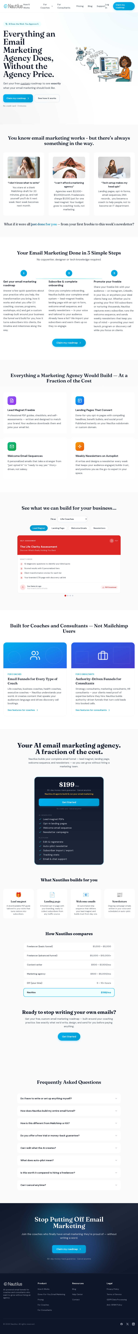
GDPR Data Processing (117, 1299)
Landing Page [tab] (58, 528)
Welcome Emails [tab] (79, 528)
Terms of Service (114, 1294)
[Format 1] (65, 596)
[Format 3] (70, 595)
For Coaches (45, 6)
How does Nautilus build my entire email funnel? (47, 1110)
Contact (76, 1299)
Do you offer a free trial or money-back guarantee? (50, 1135)
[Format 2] (67, 595)
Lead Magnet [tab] (39, 528)
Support (101, 6)
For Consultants (63, 6)
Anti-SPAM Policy (114, 1305)
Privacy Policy (113, 1289)
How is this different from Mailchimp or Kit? (45, 1123)
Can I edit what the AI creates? (38, 1148)
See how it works (47, 98)
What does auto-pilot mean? (37, 1160)
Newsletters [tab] (99, 528)
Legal (109, 1283)
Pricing (80, 6)
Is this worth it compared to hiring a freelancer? (47, 1172)
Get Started (69, 802)
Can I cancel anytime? (33, 1185)
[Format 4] (72, 595)
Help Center (77, 1294)
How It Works (26, 6)
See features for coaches (21, 710)
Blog (90, 6)
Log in (107, 6)
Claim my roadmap (120, 6)
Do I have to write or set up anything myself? (46, 1098)
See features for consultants (91, 710)
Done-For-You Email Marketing (51, 1294)
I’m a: (53, 519)
